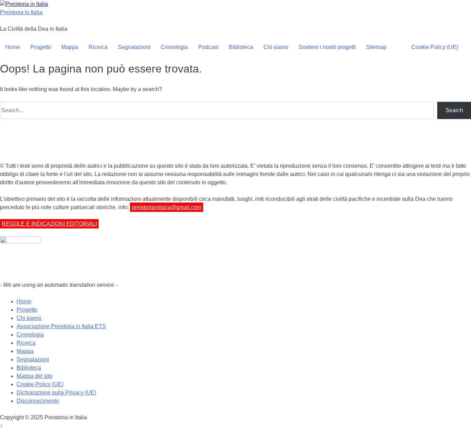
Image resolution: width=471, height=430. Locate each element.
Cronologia (174, 47)
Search (454, 110)
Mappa (69, 47)
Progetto (40, 47)
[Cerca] (399, 47)
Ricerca (98, 47)
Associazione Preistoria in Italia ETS (61, 326)
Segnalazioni (134, 47)
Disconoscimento (38, 401)
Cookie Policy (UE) (434, 47)
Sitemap (376, 47)
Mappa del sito (34, 376)
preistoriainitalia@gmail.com (166, 207)
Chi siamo (275, 47)
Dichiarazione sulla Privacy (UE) (56, 392)
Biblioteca (241, 47)
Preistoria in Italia (21, 12)
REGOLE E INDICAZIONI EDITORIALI (49, 224)
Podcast (208, 47)
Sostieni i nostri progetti (327, 47)
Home (12, 47)
